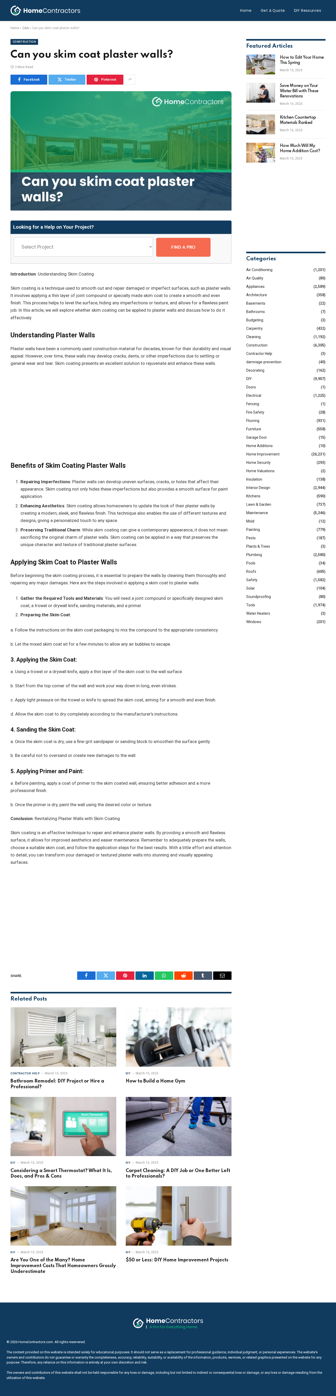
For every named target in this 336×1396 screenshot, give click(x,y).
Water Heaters (258, 613)
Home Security (258, 462)
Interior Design (258, 488)
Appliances (255, 286)
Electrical (253, 395)
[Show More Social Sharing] (130, 80)
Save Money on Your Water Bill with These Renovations (299, 91)
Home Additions (259, 446)
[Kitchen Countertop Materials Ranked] (260, 124)
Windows (253, 622)
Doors (251, 387)
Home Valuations (260, 471)
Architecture (256, 295)
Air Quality (254, 278)
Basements (255, 303)
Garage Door (256, 437)
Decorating (255, 370)
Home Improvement (263, 454)
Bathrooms (255, 312)
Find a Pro (183, 247)
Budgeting (254, 320)
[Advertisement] (121, 413)
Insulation (254, 479)
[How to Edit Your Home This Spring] (260, 64)
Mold (250, 521)
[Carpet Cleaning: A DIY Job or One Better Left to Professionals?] (179, 1126)
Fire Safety (255, 412)
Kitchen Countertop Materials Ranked (298, 120)
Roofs (251, 571)
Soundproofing (258, 597)
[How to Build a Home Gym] (179, 1037)
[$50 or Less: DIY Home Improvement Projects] (179, 1216)
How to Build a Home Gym (155, 1081)
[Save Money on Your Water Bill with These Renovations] (260, 93)
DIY (128, 1073)
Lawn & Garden (258, 504)
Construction (24, 41)
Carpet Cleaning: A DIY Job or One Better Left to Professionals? (178, 1173)
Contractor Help (25, 1073)
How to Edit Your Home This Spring (302, 60)
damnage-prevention (263, 362)
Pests (251, 538)
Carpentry (254, 328)
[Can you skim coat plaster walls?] (121, 209)
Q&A (25, 28)
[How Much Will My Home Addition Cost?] (260, 153)
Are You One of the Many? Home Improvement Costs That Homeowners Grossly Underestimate (63, 1266)
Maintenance (257, 513)
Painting (253, 529)
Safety (252, 580)
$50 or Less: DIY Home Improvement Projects (177, 1260)
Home (246, 10)
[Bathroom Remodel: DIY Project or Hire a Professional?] (63, 1037)
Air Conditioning (259, 270)
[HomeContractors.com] (45, 10)
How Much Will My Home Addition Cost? (300, 148)
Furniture (253, 429)
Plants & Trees (258, 546)
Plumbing (254, 555)
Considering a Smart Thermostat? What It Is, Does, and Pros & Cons (61, 1173)
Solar (250, 588)
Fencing (252, 404)
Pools (250, 563)
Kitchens (253, 496)
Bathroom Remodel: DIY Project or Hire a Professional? (57, 1084)
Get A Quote (273, 10)
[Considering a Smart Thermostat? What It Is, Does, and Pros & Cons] (63, 1126)
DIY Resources (307, 10)
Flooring (252, 421)
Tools (250, 605)
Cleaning (253, 337)
